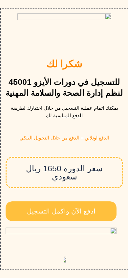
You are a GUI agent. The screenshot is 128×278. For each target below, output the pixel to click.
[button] (64, 172)
